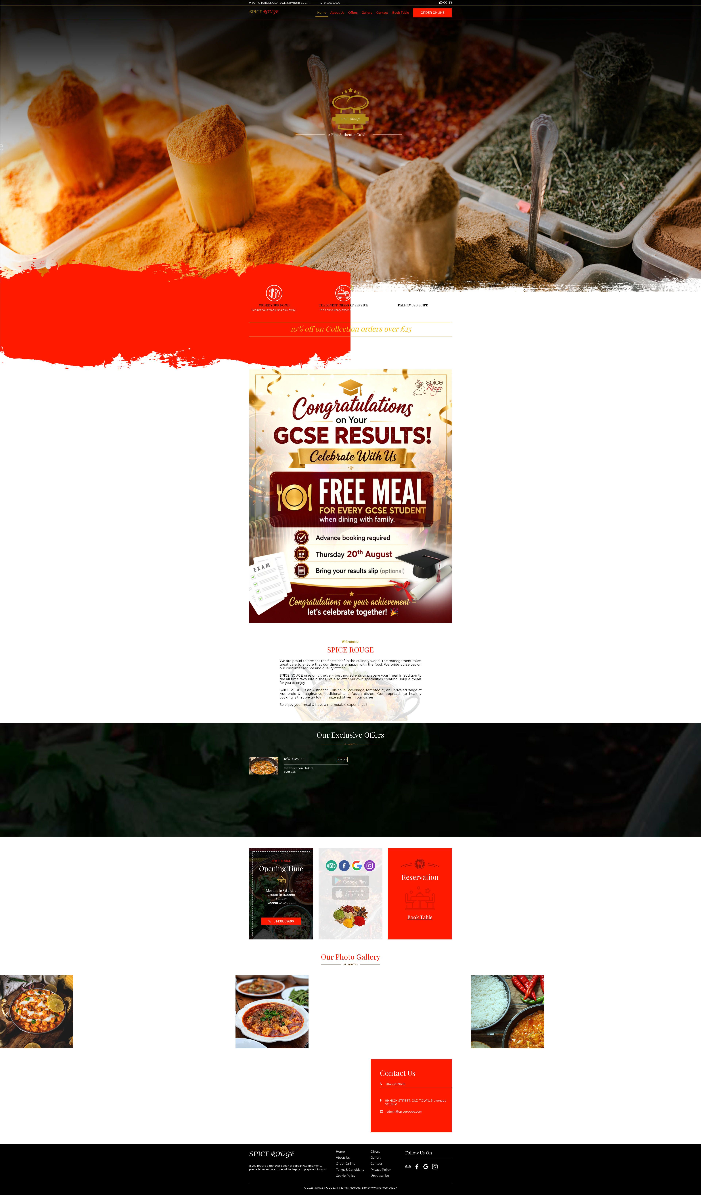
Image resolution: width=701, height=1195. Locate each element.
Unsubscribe (380, 1175)
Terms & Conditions (350, 1169)
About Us (337, 12)
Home (321, 12)
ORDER (342, 759)
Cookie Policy (345, 1175)
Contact (382, 12)
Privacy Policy (381, 1169)
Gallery (367, 12)
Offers (352, 12)
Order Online (433, 12)
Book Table (400, 12)
